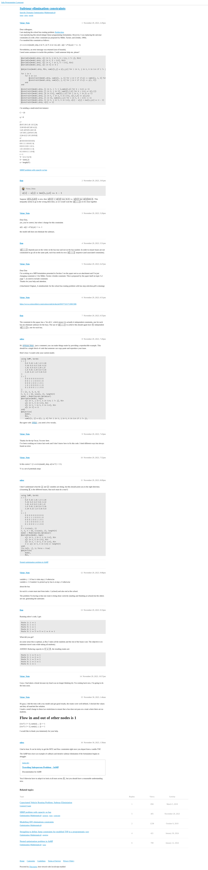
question (45, 816)
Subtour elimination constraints (42, 8)
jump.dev (25, 763)
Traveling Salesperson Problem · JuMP (40, 767)
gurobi (31, 15)
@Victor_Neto (28, 346)
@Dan (34, 423)
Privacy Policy (68, 861)
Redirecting (59, 32)
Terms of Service (54, 861)
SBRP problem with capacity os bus (33, 170)
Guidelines (41, 861)
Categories (31, 861)
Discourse (33, 867)
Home (22, 861)
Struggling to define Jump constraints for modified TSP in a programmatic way (54, 831)
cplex (26, 15)
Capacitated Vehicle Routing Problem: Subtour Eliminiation (46, 802)
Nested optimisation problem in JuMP (34, 562)
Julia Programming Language (12, 2)
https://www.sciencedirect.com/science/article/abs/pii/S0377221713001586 (48, 304)
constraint (57, 816)
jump (21, 15)
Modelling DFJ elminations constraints (37, 822)
